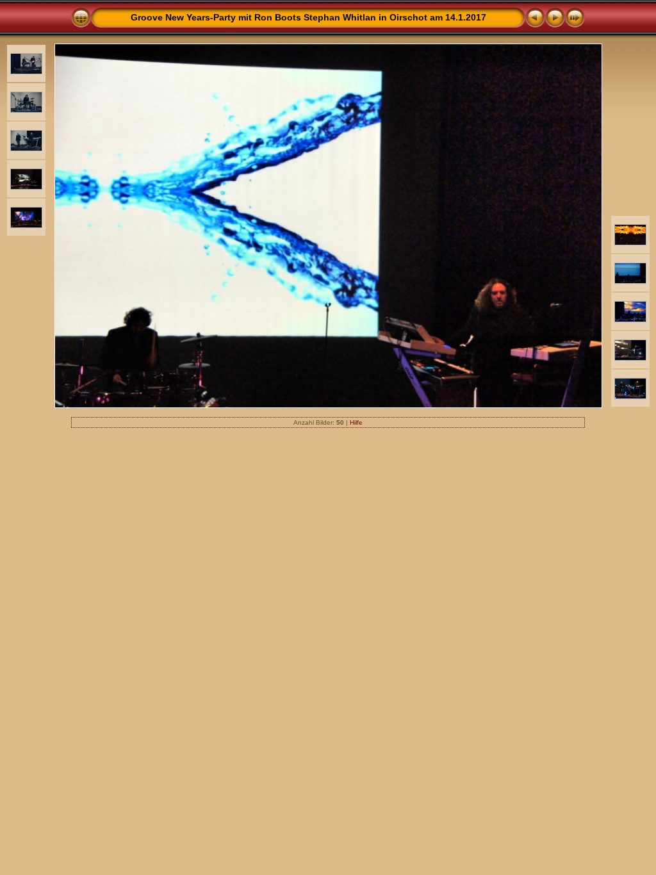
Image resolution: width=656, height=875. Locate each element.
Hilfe (356, 422)
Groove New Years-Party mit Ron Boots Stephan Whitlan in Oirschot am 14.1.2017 (308, 17)
